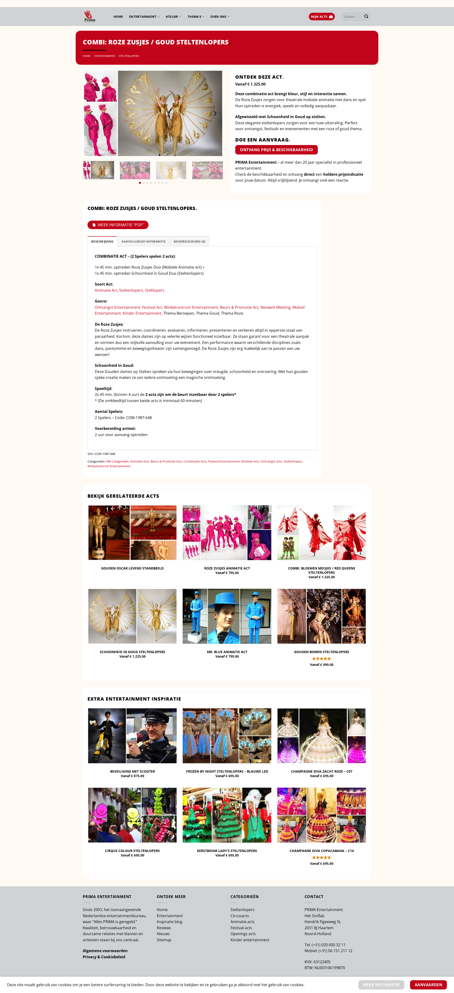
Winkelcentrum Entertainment (191, 307)
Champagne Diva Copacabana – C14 (322, 851)
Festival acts (241, 927)
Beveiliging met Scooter (132, 771)
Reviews (164, 927)
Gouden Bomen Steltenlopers (321, 652)
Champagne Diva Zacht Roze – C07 (321, 771)
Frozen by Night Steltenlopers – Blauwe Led (227, 771)
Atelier (172, 16)
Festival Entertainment (224, 461)
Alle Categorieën (117, 461)
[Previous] (91, 113)
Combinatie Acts (194, 461)
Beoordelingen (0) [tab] (189, 241)
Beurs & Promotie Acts (166, 461)
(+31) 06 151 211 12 (335, 950)
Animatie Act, (107, 290)
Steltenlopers (129, 56)
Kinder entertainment (250, 939)
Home (118, 16)
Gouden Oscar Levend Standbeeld (132, 568)
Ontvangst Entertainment (117, 307)
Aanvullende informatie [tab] (144, 241)
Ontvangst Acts (271, 461)
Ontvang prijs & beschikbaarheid (276, 149)
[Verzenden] (366, 17)
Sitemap (164, 939)
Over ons (218, 16)
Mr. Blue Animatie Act (227, 652)
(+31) (316, 944)
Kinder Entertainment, (143, 313)
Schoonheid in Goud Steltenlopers (132, 652)
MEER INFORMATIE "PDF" (121, 224)
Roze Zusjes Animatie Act (227, 568)
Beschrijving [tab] (102, 241)
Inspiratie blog (169, 921)
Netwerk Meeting (275, 307)
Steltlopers (155, 290)
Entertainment (142, 16)
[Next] (214, 113)
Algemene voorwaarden (105, 950)
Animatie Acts (139, 461)
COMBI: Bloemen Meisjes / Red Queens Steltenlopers (321, 570)
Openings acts (243, 933)
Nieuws (163, 933)
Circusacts (240, 915)
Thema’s (194, 16)
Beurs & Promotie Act (239, 307)
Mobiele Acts (250, 461)
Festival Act (152, 307)
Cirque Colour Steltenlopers (132, 851)
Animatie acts (243, 921)
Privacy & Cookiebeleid (104, 956)
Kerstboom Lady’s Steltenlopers (227, 851)
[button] (322, 17)
